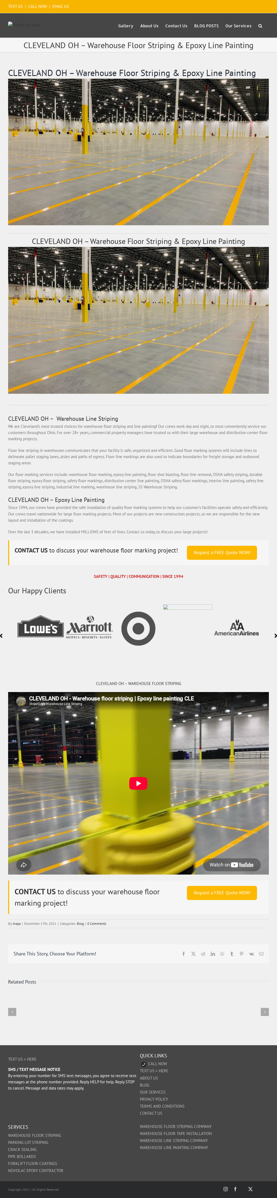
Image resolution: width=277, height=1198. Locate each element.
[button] (260, 25)
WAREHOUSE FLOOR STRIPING (34, 1135)
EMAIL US (60, 6)
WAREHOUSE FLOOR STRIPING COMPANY (176, 1126)
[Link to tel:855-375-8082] (144, 1064)
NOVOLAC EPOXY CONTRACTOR (35, 1170)
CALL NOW (37, 6)
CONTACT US (151, 1113)
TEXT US (16, 6)
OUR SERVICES (153, 1092)
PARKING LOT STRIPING (28, 1142)
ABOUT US (149, 1078)
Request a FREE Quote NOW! (222, 552)
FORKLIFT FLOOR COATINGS (32, 1163)
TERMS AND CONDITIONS (162, 1106)
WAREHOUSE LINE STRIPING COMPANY (174, 1140)
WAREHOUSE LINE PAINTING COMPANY (174, 1147)
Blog (80, 923)
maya (17, 923)
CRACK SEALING (22, 1149)
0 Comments (96, 923)
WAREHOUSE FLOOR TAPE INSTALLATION (176, 1133)
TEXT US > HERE (22, 1059)
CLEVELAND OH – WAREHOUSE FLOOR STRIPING (138, 683)
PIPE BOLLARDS (22, 1156)
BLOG (144, 1085)
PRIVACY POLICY (154, 1099)
